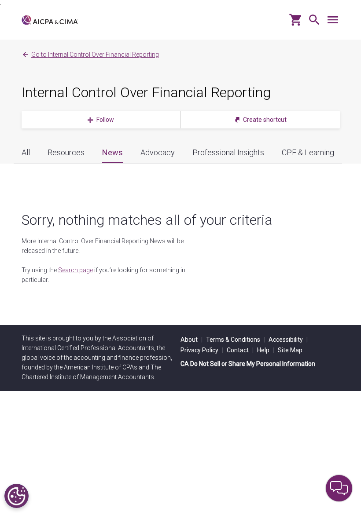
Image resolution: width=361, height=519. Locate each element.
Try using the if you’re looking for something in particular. (103, 275)
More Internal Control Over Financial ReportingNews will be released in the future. (103, 246)
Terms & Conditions (235, 339)
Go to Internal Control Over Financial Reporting (95, 54)
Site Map (290, 350)
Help (265, 350)
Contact (240, 350)
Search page (75, 270)
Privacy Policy (201, 350)
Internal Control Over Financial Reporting (146, 92)
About (191, 339)
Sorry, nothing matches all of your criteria (147, 220)
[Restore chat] (339, 488)
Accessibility (288, 339)
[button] (312, 23)
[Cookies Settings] (16, 496)
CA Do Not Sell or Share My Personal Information (247, 363)
